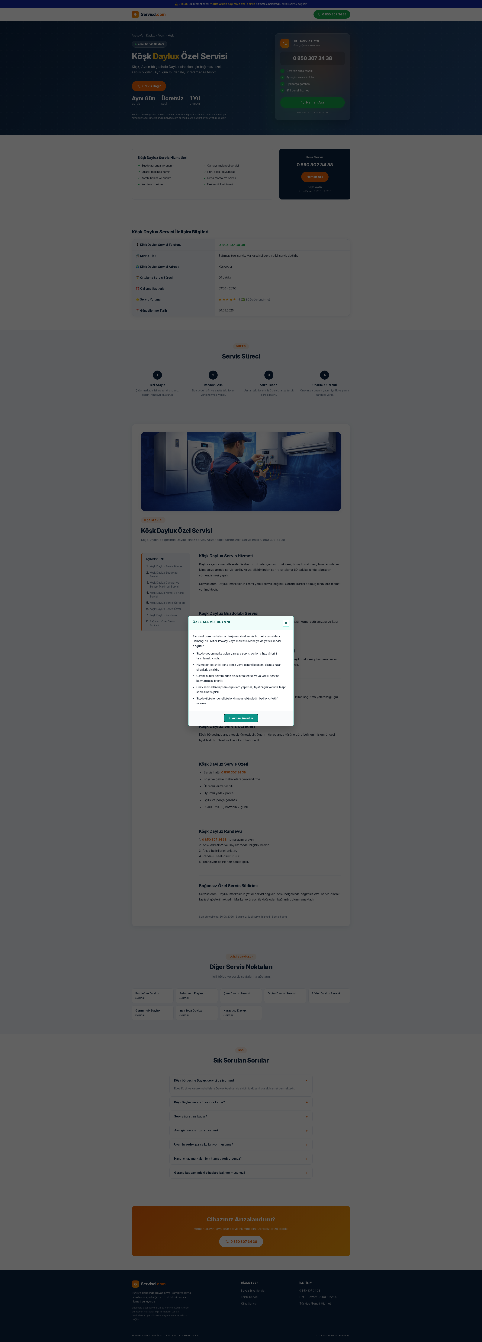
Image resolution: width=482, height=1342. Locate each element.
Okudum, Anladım (241, 718)
